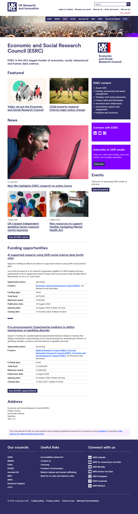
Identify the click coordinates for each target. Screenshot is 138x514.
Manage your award (83, 9)
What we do (98, 9)
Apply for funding (66, 9)
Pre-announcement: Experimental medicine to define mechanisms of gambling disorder (41, 328)
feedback (102, 431)
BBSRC (57, 19)
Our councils (125, 13)
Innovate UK (84, 19)
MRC (93, 19)
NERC (100, 19)
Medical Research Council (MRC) (51, 350)
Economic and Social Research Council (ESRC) (58, 286)
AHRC (49, 19)
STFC (125, 19)
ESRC (65, 19)
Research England (112, 19)
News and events (112, 9)
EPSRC (73, 19)
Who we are (125, 9)
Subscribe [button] (99, 164)
